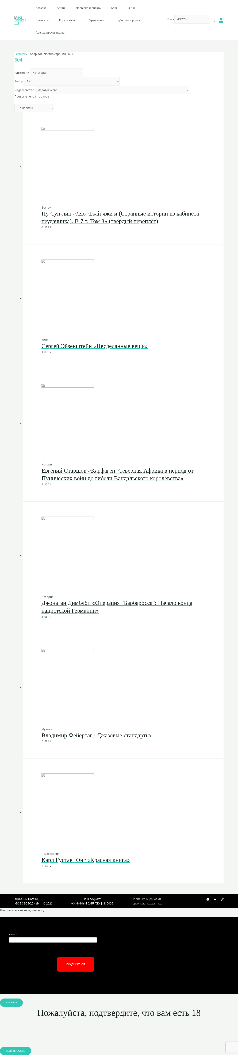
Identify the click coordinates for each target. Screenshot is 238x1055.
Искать (170, 19)
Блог (114, 8)
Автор (18, 81)
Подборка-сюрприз (127, 20)
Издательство (68, 20)
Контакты (42, 20)
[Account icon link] (221, 20)
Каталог (41, 8)
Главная (20, 54)
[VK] (215, 899)
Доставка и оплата (88, 8)
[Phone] (222, 899)
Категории (21, 73)
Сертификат (96, 20)
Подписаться (75, 964)
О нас (131, 8)
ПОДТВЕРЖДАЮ (15, 1050)
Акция (61, 8)
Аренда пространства (50, 32)
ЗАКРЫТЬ (11, 1002)
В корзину (114, 198)
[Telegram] (207, 899)
